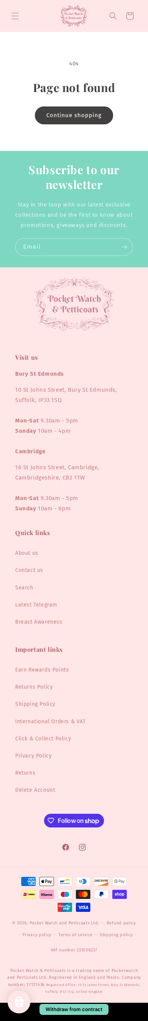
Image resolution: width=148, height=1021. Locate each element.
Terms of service (75, 934)
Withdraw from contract (74, 1009)
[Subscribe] (124, 247)
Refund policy (121, 923)
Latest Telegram (36, 605)
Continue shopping (74, 115)
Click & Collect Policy (43, 738)
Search (24, 587)
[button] (15, 16)
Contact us (29, 570)
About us (26, 553)
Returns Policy (34, 687)
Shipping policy (116, 934)
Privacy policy (36, 934)
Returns (25, 773)
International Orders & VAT (50, 721)
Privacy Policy (33, 756)
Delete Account (35, 790)
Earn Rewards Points (42, 670)
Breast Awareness (39, 622)
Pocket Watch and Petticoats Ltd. (64, 923)
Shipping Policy (35, 704)
